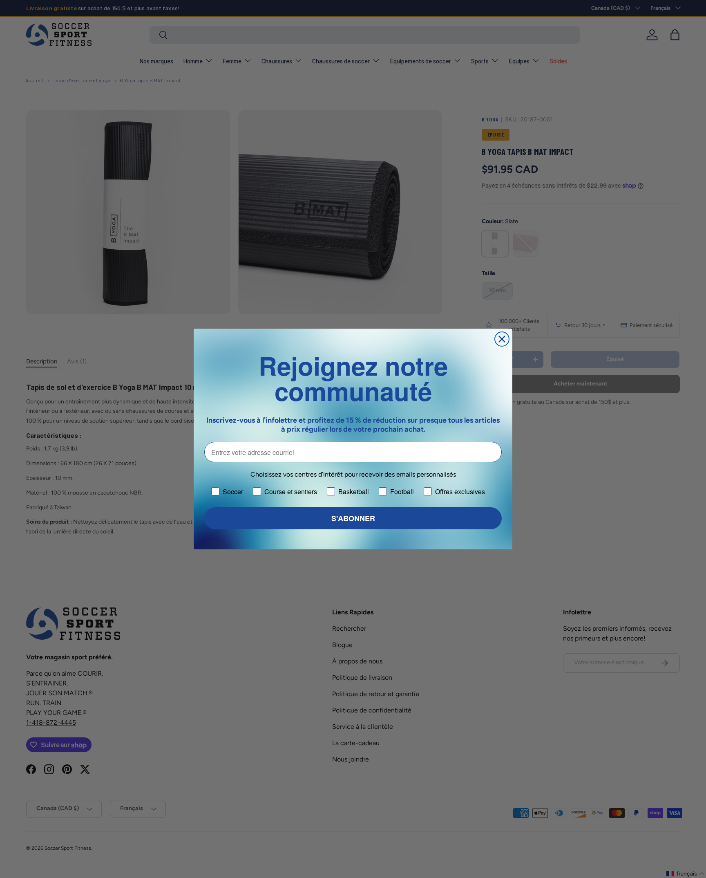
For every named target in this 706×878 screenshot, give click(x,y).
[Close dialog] (502, 339)
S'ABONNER (353, 518)
